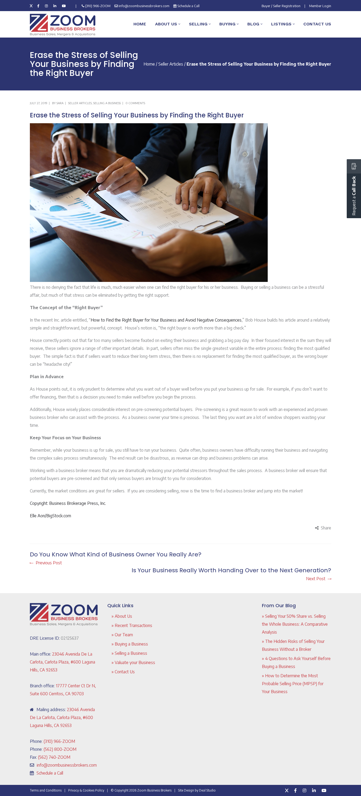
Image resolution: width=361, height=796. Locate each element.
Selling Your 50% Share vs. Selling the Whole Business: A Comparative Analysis (295, 624)
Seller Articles (170, 64)
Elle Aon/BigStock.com (50, 515)
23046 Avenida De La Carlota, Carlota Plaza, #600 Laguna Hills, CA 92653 (62, 662)
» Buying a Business (130, 644)
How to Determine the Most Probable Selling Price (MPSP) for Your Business (292, 683)
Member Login (320, 6)
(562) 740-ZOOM (54, 757)
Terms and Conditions (46, 790)
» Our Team (122, 634)
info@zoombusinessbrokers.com (144, 6)
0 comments (135, 103)
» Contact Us (123, 671)
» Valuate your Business (133, 662)
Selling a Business (107, 103)
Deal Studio (207, 790)
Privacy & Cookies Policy (86, 790)
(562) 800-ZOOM (60, 749)
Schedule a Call (188, 6)
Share (326, 527)
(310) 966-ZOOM (97, 6)
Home (149, 64)
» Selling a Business (129, 653)
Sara (60, 103)
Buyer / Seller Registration (281, 6)
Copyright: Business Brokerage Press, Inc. (68, 503)
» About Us (122, 616)
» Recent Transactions (132, 625)
